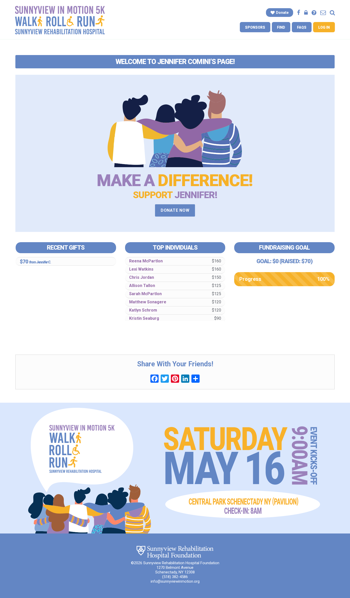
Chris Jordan (141, 277)
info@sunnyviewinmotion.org (175, 581)
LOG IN (324, 27)
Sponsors (255, 27)
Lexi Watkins (141, 269)
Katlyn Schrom (143, 310)
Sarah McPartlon (145, 293)
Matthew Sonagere (147, 302)
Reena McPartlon (146, 261)
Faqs (301, 27)
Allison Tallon (142, 285)
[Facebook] (154, 379)
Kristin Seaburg (144, 318)
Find (281, 27)
